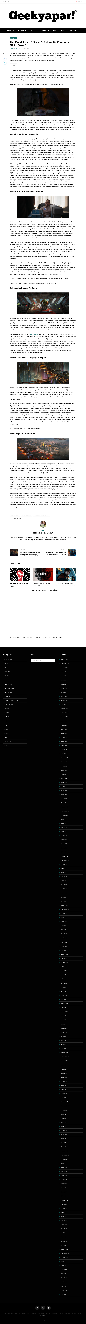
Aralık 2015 (64, 1184)
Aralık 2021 (64, 889)
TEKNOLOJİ (7, 741)
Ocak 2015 (64, 1229)
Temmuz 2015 (65, 1204)
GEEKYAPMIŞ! (8, 692)
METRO (6, 713)
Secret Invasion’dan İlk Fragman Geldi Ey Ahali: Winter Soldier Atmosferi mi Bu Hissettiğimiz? (30, 554)
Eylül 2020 (63, 950)
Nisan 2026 (64, 676)
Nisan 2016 (64, 1167)
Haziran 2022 (64, 864)
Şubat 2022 (64, 880)
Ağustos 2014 (64, 1249)
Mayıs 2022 (64, 868)
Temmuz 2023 (65, 811)
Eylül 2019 (63, 999)
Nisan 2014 (64, 1265)
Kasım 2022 (64, 844)
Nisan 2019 (64, 1020)
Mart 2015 (64, 1220)
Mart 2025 (64, 729)
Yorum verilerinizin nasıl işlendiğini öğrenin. (50, 637)
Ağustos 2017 (64, 1102)
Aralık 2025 (64, 692)
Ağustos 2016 (64, 1151)
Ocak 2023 (64, 835)
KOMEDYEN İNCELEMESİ (11, 700)
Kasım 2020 (64, 942)
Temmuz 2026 (65, 663)
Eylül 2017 (63, 1097)
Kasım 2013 (64, 1286)
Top (43, 1320)
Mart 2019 (64, 1024)
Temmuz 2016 (65, 1155)
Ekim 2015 (64, 1192)
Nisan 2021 (64, 921)
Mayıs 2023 (64, 819)
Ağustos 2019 (64, 1003)
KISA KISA (7, 696)
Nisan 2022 (64, 872)
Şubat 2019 (64, 1028)
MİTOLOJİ (7, 717)
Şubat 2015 (64, 1224)
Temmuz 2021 (65, 909)
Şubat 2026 (64, 684)
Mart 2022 (64, 876)
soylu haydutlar (34, 334)
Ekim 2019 (64, 995)
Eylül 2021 (63, 901)
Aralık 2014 (64, 1233)
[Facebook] (4, 58)
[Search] (76, 1)
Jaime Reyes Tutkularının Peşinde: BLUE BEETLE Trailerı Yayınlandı (56, 553)
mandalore (14, 515)
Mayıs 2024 (64, 770)
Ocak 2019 (64, 1032)
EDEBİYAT (62, 30)
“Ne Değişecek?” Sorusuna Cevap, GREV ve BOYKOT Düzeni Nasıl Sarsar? (19, 585)
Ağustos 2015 (64, 1200)
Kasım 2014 (64, 1237)
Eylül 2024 (63, 753)
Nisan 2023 (64, 823)
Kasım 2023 (64, 794)
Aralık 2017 (64, 1085)
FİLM (31, 30)
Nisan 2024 (64, 774)
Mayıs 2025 (64, 721)
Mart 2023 (64, 827)
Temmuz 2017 (65, 1106)
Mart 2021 (64, 926)
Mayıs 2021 (64, 917)
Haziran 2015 (64, 1208)
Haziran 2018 (64, 1061)
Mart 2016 (64, 1171)
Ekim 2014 (64, 1241)
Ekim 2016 (64, 1143)
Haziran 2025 (64, 717)
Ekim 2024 (64, 749)
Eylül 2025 (63, 704)
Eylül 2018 (63, 1048)
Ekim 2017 (64, 1093)
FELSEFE (6, 676)
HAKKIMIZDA (10, 30)
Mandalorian (26, 515)
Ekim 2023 (64, 799)
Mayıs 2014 (64, 1261)
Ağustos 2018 (64, 1052)
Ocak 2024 (64, 786)
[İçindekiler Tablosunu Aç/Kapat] (14, 65)
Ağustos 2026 (64, 659)
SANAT (6, 729)
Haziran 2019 (64, 1012)
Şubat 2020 (64, 979)
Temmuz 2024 (65, 762)
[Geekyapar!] (43, 16)
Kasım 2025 (64, 696)
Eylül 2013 (63, 1294)
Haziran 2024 (64, 766)
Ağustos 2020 (64, 954)
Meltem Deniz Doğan (16, 48)
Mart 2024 (64, 778)
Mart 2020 (64, 975)
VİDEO (6, 745)
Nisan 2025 (64, 725)
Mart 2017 (64, 1122)
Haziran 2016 (64, 1159)
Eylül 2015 (63, 1196)
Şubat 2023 (64, 831)
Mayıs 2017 (64, 1114)
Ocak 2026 (64, 688)
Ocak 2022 (64, 885)
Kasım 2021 (64, 893)
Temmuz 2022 (65, 860)
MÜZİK (6, 721)
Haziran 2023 (64, 815)
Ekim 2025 (64, 700)
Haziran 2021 (64, 913)
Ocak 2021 (64, 934)
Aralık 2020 (64, 938)
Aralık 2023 (64, 790)
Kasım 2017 (64, 1089)
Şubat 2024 (64, 782)
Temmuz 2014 (65, 1253)
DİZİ (37, 30)
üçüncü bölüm (14, 58)
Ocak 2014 (64, 1278)
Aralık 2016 (64, 1134)
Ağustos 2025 (64, 709)
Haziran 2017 (64, 1110)
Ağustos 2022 (64, 856)
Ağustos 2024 (64, 758)
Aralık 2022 (64, 840)
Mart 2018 (64, 1073)
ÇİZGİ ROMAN (8, 659)
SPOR (6, 733)
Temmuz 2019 (65, 1007)
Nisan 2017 (64, 1118)
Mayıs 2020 (64, 966)
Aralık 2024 (64, 741)
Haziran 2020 (64, 962)
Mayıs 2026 (64, 672)
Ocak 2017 (64, 1130)
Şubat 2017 (64, 1126)
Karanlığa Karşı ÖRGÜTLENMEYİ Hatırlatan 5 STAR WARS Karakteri (66, 584)
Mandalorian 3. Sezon (41, 515)
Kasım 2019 (64, 991)
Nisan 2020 (64, 971)
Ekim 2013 (64, 1290)
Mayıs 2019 (64, 1016)
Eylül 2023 (63, 803)
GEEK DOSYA (45, 30)
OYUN (54, 30)
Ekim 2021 (64, 897)
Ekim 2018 (64, 1044)
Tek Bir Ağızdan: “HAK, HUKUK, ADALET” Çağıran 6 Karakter (41, 584)
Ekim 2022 (64, 848)
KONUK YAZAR (8, 704)
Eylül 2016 (63, 1147)
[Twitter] (4, 62)
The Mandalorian (16, 518)
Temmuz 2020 (65, 958)
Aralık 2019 (64, 987)
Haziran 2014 (64, 1257)
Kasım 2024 (64, 745)
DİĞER (6, 663)
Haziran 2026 (64, 668)
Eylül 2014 (63, 1245)
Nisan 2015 (64, 1216)
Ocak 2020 (64, 983)
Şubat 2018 (64, 1077)
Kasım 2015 (64, 1188)
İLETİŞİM (43, 35)
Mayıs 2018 (64, 1065)
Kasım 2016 (64, 1138)
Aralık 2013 (64, 1282)
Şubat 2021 (64, 930)
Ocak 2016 (64, 1179)
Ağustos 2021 (64, 905)
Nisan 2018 (64, 1069)
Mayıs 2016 (64, 1163)
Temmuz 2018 (65, 1057)
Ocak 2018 (64, 1081)
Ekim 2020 (64, 946)
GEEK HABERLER (21, 30)
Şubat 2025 (64, 733)
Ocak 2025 (64, 737)
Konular (6, 709)
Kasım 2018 (64, 1040)
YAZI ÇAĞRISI (73, 30)
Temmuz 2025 (65, 713)
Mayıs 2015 (64, 1212)
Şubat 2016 (64, 1175)
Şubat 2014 (64, 1274)
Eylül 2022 (63, 852)
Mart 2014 (64, 1270)
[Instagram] (49, 1308)
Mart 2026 (64, 680)
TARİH (6, 737)
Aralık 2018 (64, 1036)
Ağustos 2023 (64, 807)
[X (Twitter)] (43, 1308)
